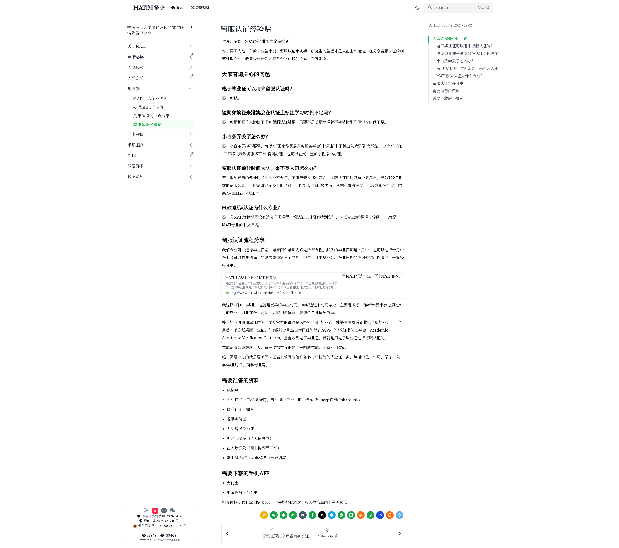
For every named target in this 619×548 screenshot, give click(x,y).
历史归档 (202, 8)
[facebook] (312, 515)
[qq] (283, 515)
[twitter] (322, 515)
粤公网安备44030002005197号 (162, 526)
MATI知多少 (149, 7)
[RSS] (146, 510)
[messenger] (341, 515)
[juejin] (399, 515)
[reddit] (361, 515)
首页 (179, 8)
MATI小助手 (152, 516)
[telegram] (332, 515)
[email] (303, 515)
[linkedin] (380, 515)
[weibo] (293, 515)
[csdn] (390, 515)
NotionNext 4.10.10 (167, 540)
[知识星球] (164, 510)
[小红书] (155, 510)
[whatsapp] (370, 515)
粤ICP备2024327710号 (161, 521)
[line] (351, 515)
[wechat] (274, 515)
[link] (264, 515)
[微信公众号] (173, 510)
